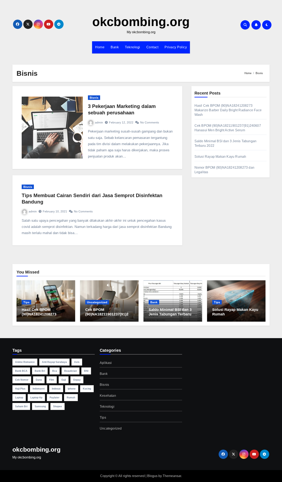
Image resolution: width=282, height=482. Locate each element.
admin (99, 122)
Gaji (63, 379)
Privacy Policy (176, 47)
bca (54, 370)
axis (76, 362)
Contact (152, 47)
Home (99, 47)
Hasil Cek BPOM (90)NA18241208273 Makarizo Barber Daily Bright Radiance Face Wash (228, 110)
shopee (57, 406)
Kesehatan (108, 395)
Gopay (77, 379)
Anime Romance (25, 362)
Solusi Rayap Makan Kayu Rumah (220, 156)
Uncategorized (97, 302)
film (51, 379)
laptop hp (36, 397)
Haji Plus (20, 388)
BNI (86, 370)
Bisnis (94, 97)
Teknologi (132, 47)
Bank (115, 47)
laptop (19, 397)
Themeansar (172, 476)
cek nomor (21, 379)
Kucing (87, 388)
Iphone (72, 388)
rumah (71, 397)
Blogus (152, 476)
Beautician (70, 370)
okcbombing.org (141, 22)
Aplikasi (106, 363)
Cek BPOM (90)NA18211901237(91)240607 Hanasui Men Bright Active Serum (109, 316)
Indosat (56, 388)
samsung (40, 406)
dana (39, 379)
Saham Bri (21, 406)
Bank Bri (40, 370)
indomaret (39, 388)
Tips (26, 302)
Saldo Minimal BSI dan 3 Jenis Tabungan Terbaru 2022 (170, 314)
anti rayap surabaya (54, 362)
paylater (54, 397)
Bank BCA (21, 370)
